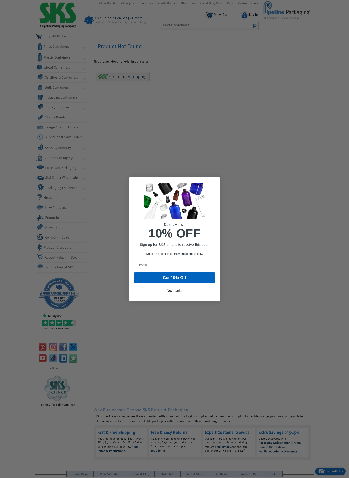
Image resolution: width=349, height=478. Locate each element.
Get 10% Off (174, 277)
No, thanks (174, 290)
